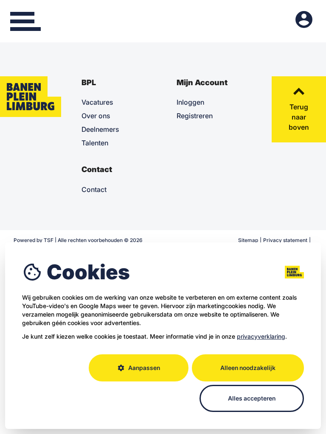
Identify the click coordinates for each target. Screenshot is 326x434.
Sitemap (248, 240)
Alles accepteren (251, 398)
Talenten (95, 143)
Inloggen (190, 102)
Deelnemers (100, 129)
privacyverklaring (261, 336)
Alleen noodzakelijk (247, 367)
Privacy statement (285, 240)
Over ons (96, 115)
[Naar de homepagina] (30, 96)
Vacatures (97, 102)
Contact (94, 189)
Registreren (195, 115)
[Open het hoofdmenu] (25, 21)
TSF (48, 240)
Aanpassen (138, 368)
